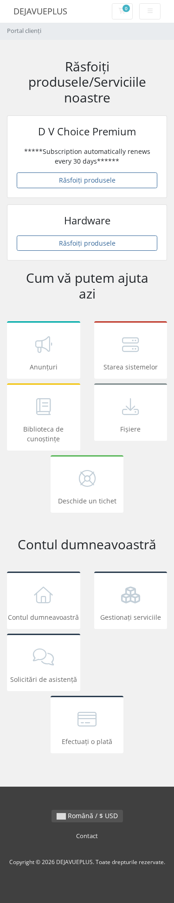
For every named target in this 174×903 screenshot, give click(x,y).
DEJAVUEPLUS (40, 11)
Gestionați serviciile (130, 617)
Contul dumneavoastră (43, 617)
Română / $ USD (92, 815)
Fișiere (130, 429)
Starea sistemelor (130, 366)
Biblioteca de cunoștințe (43, 434)
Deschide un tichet (87, 500)
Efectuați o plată (87, 741)
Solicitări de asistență (43, 679)
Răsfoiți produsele (87, 180)
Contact (87, 836)
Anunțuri (44, 366)
